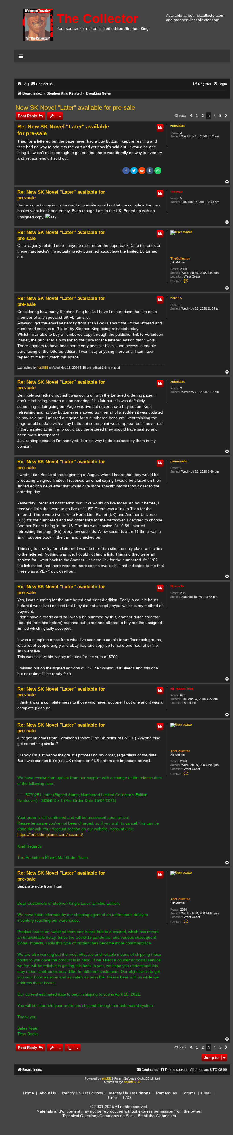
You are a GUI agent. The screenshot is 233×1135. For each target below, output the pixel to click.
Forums (188, 1093)
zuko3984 (177, 126)
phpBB (106, 1078)
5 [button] (220, 116)
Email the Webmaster (157, 1115)
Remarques (166, 1093)
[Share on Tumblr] (149, 170)
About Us (47, 1093)
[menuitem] (23, 84)
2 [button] (203, 116)
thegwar (176, 191)
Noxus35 (177, 586)
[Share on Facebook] (126, 170)
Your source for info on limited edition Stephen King (103, 28)
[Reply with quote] (160, 128)
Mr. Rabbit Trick (182, 688)
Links (112, 1097)
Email (206, 1093)
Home (28, 1093)
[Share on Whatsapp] (157, 170)
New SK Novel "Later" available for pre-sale (75, 107)
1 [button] (197, 116)
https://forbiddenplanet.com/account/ (50, 834)
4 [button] (215, 116)
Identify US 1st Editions (82, 1093)
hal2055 (176, 298)
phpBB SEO (132, 1082)
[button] (191, 116)
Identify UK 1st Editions (129, 1093)
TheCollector (180, 258)
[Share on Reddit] (141, 170)
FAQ (127, 1097)
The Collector (97, 18)
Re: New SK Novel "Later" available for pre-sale (63, 130)
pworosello (178, 461)
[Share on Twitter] (134, 170)
